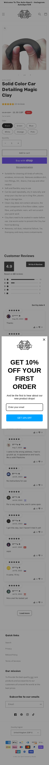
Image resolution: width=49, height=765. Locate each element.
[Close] (44, 339)
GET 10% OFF (24, 418)
